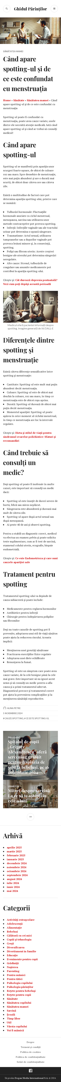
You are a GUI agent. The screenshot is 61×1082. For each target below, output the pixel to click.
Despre (30, 1042)
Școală (11, 1014)
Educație (12, 955)
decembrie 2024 (17, 863)
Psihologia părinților (20, 987)
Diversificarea (15, 947)
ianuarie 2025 (15, 859)
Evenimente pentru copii (22, 959)
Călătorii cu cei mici (19, 935)
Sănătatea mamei (13, 51)
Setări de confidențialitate (30, 1061)
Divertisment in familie (21, 951)
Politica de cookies (30, 1052)
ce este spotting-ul (37, 718)
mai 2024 (12, 891)
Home (7, 100)
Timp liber (13, 1018)
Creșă (10, 943)
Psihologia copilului (20, 983)
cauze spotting (14, 718)
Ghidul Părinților (30, 8)
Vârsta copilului (17, 1026)
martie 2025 (14, 851)
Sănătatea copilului (19, 1002)
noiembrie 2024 (16, 867)
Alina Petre (13, 708)
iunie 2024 (13, 887)
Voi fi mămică (15, 1030)
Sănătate (18, 100)
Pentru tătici (14, 979)
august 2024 (14, 879)
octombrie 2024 (16, 871)
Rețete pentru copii (19, 995)
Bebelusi (12, 931)
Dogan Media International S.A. (31, 1078)
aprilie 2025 (14, 847)
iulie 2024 (13, 883)
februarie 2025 (16, 855)
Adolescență (15, 923)
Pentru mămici (16, 975)
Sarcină (11, 1010)
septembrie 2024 (17, 875)
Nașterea (12, 967)
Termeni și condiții (31, 1047)
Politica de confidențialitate (30, 1056)
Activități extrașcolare (20, 920)
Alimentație (14, 927)
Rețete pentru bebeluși (21, 991)
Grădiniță (13, 963)
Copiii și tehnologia (19, 939)
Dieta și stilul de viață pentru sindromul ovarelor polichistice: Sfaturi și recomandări (29, 436)
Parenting (13, 971)
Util (9, 1022)
